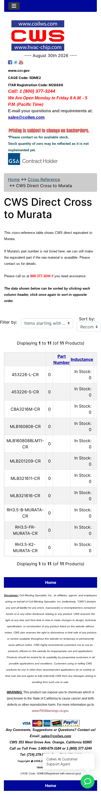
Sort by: (87, 318)
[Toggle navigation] (14, 6)
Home (14, 179)
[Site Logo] (50, 35)
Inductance (82, 359)
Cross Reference (44, 179)
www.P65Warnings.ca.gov (50, 711)
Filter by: (8, 322)
